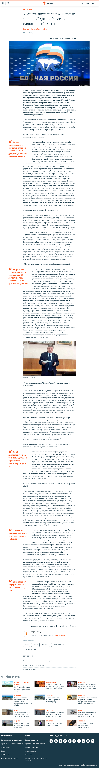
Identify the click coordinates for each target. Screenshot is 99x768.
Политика (27, 10)
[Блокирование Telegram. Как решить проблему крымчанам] (7, 723)
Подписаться (5, 747)
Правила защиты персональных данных (36, 759)
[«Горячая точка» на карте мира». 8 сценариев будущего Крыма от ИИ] (72, 712)
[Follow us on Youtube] (60, 741)
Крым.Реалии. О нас (32, 740)
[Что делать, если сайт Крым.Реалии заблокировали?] (72, 723)
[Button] (54, 38)
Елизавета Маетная (30, 29)
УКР (82, 3)
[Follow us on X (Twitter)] (56, 741)
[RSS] (83, 741)
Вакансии (28, 755)
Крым (80, 710)
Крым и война (51, 682)
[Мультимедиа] (93, 3)
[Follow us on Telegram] (74, 741)
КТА (87, 3)
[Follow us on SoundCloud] (79, 741)
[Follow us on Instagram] (65, 741)
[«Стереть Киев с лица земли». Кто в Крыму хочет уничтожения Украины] (40, 684)
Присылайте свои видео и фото (11, 740)
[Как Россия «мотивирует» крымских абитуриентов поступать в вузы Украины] (72, 684)
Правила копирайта (32, 747)
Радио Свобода (42, 29)
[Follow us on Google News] (70, 741)
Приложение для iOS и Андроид (12, 744)
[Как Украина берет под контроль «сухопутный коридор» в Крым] (7, 684)
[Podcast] (88, 741)
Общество (81, 682)
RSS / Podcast (5, 755)
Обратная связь (30, 751)
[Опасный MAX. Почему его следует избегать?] (40, 723)
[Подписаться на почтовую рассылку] (92, 741)
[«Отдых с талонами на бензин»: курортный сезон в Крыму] (40, 697)
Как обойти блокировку (9, 758)
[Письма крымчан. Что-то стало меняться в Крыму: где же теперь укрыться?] (7, 712)
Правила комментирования (35, 744)
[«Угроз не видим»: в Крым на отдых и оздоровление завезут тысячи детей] (40, 712)
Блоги (16, 710)
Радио (3, 751)
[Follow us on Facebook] (51, 741)
